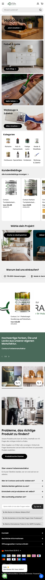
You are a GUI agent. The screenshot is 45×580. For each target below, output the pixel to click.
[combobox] (22, 9)
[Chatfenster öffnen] (4, 576)
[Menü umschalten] (3, 3)
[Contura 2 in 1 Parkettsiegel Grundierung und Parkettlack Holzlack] (22, 302)
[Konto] (38, 3)
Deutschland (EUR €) (12, 551)
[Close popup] (23, 566)
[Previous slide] (2, 356)
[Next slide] (9, 356)
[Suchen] (40, 10)
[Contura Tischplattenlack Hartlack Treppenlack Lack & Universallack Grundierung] (11, 187)
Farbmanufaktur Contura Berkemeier (19, 574)
